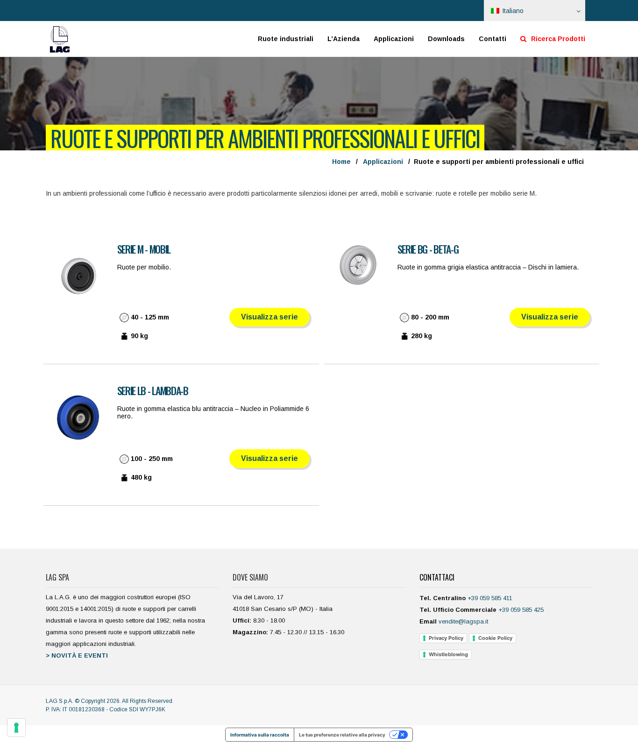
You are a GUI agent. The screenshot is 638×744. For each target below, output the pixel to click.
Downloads (446, 39)
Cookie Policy (495, 638)
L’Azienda (343, 39)
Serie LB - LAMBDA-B (152, 390)
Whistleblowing (448, 654)
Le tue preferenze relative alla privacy (342, 734)
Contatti (492, 39)
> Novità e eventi (77, 655)
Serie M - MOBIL (144, 248)
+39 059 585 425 (521, 609)
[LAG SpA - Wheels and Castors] (60, 39)
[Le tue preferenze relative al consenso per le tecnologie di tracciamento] (16, 728)
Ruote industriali (285, 39)
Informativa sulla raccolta (259, 734)
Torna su (603, 724)
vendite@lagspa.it (463, 621)
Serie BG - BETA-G (428, 248)
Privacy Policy (446, 638)
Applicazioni (394, 39)
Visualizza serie (269, 317)
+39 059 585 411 (490, 598)
